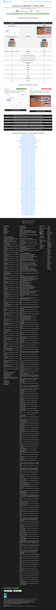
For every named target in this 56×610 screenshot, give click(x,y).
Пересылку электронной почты (17, 13)
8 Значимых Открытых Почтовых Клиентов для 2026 (29, 388)
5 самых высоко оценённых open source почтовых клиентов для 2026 (28, 318)
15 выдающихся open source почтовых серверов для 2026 (29, 325)
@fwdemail (42, 231)
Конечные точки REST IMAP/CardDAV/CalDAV (27, 267)
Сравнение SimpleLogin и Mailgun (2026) (28, 178)
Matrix (42, 232)
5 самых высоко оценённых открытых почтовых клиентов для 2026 (29, 539)
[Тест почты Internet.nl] (12, 43)
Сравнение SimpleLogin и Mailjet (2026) (28, 180)
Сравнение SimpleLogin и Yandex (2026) (28, 210)
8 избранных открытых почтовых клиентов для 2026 (29, 512)
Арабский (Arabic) (48, 228)
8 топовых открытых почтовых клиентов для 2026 (28, 472)
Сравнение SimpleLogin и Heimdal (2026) (28, 165)
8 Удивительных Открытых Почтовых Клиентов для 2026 (28, 392)
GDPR (41, 242)
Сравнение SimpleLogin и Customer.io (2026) (28, 150)
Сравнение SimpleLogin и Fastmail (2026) (28, 156)
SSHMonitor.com (6, 383)
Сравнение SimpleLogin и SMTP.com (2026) (28, 198)
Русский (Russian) (48, 259)
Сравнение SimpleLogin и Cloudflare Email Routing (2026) (28, 148)
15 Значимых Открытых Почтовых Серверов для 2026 (29, 387)
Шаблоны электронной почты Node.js (26, 282)
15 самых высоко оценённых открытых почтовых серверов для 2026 (29, 537)
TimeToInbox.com (6, 381)
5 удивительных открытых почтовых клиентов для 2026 (29, 555)
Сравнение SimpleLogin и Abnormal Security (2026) (28, 137)
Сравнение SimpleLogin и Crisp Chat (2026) (28, 149)
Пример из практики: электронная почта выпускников (28, 264)
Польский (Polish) (48, 255)
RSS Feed (42, 234)
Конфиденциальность (39, 1)
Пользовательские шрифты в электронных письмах (28, 268)
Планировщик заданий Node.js (25, 283)
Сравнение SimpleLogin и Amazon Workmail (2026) (28, 141)
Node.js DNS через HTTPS (24, 281)
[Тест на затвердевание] (12, 41)
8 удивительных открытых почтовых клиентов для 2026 (29, 504)
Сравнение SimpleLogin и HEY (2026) (28, 164)
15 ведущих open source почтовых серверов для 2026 (28, 320)
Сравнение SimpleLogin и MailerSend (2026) (28, 176)
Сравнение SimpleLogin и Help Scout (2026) (28, 166)
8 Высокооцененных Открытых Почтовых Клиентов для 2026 (29, 430)
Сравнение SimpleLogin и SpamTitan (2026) (28, 203)
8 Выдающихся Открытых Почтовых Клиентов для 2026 (28, 382)
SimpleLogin (11, 26)
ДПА (40, 243)
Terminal (6, 233)
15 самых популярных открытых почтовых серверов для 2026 (29, 479)
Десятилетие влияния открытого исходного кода (27, 254)
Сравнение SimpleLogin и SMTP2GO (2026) (28, 199)
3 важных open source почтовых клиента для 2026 (29, 351)
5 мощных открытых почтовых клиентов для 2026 (29, 518)
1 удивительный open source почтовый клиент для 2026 (29, 339)
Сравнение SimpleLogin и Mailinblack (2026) (28, 179)
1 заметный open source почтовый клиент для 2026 (29, 335)
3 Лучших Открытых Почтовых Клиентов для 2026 (29, 413)
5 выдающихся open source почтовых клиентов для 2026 (29, 327)
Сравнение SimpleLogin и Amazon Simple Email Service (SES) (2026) (28, 140)
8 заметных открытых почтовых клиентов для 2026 (29, 499)
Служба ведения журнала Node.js (25, 284)
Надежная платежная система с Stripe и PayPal (27, 291)
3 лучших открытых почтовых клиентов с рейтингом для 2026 (29, 531)
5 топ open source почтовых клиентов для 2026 (29, 363)
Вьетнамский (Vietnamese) (49, 269)
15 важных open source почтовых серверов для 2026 (29, 350)
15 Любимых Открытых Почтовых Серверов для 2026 (29, 399)
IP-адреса (21, 229)
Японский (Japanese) (49, 249)
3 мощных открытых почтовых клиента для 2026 (29, 466)
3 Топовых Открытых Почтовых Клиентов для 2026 (29, 417)
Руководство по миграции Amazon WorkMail (27, 255)
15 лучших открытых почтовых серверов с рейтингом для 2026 (29, 582)
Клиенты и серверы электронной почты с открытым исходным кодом (28, 298)
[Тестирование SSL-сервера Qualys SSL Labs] (11, 45)
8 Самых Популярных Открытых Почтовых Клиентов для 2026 (29, 426)
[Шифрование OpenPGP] (29, 78)
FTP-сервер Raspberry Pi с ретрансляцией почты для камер (10, 244)
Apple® (5, 227)
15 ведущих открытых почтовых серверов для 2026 (28, 487)
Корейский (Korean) (48, 251)
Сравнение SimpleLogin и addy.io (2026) (28, 213)
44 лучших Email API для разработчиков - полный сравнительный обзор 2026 (27, 126)
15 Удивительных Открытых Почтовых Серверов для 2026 (28, 390)
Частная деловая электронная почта (10, 372)
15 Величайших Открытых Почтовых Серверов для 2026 (29, 394)
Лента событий (42, 237)
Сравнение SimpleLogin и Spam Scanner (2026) (28, 202)
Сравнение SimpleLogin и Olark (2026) (28, 190)
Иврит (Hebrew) (49, 242)
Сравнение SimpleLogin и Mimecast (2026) (28, 186)
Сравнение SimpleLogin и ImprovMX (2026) (28, 169)
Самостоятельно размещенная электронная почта (28, 232)
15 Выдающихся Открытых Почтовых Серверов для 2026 (28, 380)
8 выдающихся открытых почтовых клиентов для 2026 (29, 493)
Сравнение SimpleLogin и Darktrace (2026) (28, 151)
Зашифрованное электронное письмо (29, 1)
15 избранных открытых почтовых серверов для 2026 (29, 457)
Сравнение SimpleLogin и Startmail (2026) (28, 204)
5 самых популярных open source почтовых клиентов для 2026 (29, 314)
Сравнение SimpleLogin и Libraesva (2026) (28, 173)
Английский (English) (49, 236)
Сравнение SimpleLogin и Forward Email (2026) (28, 158)
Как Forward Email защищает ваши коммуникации (28, 292)
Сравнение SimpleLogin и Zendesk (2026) (28, 211)
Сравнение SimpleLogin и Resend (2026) (28, 197)
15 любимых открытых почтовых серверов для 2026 (29, 561)
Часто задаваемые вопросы (47, 1)
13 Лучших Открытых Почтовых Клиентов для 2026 (29, 375)
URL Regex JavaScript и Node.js (25, 293)
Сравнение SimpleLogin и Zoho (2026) (28, 212)
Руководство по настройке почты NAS (10, 240)
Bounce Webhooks (23, 233)
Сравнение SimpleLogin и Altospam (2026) (28, 139)
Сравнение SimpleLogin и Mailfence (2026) (28, 177)
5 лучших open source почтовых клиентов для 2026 (29, 343)
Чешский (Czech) (48, 231)
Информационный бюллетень (43, 229)
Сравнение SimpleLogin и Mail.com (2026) (28, 174)
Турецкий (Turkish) (48, 265)
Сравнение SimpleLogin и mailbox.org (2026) (28, 214)
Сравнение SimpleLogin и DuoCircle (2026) (28, 153)
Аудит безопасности (23, 228)
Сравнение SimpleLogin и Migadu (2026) (28, 185)
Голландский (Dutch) (49, 234)
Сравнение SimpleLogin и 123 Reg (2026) (28, 134)
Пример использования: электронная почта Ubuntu (28, 265)
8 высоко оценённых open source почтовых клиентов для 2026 (29, 367)
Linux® (6, 230)
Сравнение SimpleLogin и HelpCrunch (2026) (28, 167)
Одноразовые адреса (7, 375)
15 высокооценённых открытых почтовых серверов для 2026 (29, 475)
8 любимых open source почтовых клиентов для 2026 (29, 348)
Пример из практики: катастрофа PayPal (26, 285)
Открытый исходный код (24, 236)
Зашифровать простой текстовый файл (11, 377)
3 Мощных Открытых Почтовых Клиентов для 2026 (28, 409)
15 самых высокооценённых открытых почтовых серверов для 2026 (29, 483)
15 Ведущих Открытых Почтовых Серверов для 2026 (29, 377)
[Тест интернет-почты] (17, 590)
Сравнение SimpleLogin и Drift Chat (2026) (28, 152)
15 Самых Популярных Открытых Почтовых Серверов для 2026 (29, 424)
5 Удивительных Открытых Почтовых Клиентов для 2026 (28, 451)
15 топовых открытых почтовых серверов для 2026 (29, 470)
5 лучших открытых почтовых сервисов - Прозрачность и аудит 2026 (28, 121)
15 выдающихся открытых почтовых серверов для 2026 (29, 491)
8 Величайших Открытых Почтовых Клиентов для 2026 (29, 396)
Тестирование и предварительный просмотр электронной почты (29, 274)
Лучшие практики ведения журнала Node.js (27, 258)
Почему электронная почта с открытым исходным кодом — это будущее (29, 295)
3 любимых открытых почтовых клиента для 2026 (29, 563)
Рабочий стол (7, 231)
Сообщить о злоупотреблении (42, 246)
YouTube (42, 233)
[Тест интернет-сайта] (8, 590)
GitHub (42, 230)
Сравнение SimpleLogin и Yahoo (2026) (28, 209)
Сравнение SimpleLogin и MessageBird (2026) (28, 183)
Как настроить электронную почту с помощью (11, 247)
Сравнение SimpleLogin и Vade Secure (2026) (28, 208)
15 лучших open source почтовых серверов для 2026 (29, 301)
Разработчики (22, 226)
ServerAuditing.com (7, 382)
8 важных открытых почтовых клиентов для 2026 (29, 462)
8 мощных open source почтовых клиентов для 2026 (28, 355)
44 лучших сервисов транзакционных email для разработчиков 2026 (28, 124)
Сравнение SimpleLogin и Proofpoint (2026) (28, 194)
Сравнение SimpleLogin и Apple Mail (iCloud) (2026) (28, 142)
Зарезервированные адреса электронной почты (10, 379)
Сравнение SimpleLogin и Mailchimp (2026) (28, 175)
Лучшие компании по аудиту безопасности (26, 259)
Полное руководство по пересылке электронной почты (28, 276)
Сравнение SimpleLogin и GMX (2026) (28, 159)
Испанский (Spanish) (48, 260)
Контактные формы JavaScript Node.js (26, 280)
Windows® (5, 228)
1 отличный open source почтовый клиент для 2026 (29, 331)
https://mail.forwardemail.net (45, 13)
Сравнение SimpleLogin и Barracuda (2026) (28, 143)
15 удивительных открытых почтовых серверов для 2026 (29, 502)
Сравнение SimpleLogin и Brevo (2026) (28, 144)
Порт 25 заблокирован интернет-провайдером (11, 368)
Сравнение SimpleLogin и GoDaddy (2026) (28, 163)
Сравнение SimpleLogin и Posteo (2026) (28, 192)
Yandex (44, 25)
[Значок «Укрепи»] (5, 595)
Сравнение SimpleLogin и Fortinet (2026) (28, 157)
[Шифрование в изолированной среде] (34, 57)
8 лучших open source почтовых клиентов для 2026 (29, 303)
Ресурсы (5, 370)
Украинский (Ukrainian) (49, 267)
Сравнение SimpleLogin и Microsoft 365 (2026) (28, 184)
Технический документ (23, 227)
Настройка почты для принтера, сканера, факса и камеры (10, 242)
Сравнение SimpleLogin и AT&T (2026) (28, 136)
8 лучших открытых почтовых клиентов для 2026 (29, 575)
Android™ (6, 229)
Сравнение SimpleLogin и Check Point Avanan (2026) (28, 146)
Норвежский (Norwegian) (49, 253)
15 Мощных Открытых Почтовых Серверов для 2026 (28, 407)
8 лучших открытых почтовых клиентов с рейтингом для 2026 (29, 584)
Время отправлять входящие (8, 374)
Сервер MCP (22, 275)
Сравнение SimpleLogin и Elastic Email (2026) (28, 155)
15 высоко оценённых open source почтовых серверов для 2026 (29, 308)
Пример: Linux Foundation (24, 266)
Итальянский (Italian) (49, 248)
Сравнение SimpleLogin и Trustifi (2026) (28, 206)
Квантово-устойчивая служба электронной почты (28, 286)
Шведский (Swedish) (48, 262)
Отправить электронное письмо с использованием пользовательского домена (11, 238)
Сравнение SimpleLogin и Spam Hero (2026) (28, 201)
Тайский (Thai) (49, 263)
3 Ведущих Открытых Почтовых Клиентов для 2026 (29, 378)
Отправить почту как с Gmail (8, 239)
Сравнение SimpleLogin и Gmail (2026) (28, 162)
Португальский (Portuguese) (49, 257)
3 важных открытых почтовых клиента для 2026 (28, 567)
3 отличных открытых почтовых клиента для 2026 (29, 548)
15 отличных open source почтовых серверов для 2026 (29, 329)
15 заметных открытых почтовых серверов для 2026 (29, 497)
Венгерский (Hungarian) (49, 244)
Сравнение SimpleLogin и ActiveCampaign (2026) (28, 138)
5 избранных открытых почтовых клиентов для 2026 (28, 459)
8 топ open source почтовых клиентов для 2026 (29, 306)
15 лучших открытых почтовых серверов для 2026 (29, 467)
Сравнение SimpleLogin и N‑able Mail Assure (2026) (28, 188)
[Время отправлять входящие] (28, 65)
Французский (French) (49, 239)
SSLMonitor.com (6, 384)
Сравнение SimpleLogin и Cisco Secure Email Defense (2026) (28, 147)
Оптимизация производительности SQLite (26, 288)
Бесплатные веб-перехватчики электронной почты (28, 231)
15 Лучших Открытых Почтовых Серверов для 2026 (29, 411)
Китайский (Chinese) (48, 229)
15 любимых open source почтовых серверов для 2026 (28, 345)
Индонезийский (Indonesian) (49, 246)
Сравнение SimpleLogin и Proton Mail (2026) (28, 195)
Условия (41, 241)
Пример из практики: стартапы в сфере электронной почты (29, 290)
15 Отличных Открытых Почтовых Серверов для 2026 (29, 384)
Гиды (5, 235)
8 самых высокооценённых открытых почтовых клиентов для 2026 (29, 485)
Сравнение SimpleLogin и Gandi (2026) (28, 160)
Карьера (41, 248)
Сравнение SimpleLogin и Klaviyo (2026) (28, 172)
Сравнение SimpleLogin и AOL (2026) (28, 135)
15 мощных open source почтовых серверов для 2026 (29, 353)
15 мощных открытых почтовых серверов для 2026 (29, 464)
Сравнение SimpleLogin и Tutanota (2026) (28, 207)
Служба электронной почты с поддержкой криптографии (29, 278)
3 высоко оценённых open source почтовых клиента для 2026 (29, 310)
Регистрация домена (7, 376)
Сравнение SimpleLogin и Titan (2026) (28, 205)
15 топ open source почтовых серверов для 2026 (29, 305)
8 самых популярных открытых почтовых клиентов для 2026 (28, 481)
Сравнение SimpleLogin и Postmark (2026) (28, 193)
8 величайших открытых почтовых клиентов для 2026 (29, 455)
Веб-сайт (12, 39)
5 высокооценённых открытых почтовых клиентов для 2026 (28, 477)
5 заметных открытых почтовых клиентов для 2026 (29, 551)
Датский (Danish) (49, 232)
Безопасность (42, 239)
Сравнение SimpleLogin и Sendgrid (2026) (28, 200)
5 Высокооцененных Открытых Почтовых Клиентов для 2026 (29, 421)
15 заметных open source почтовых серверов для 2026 (29, 333)
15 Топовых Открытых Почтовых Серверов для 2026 (27, 415)
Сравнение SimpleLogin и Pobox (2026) (28, 191)
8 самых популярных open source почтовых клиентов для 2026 (29, 371)
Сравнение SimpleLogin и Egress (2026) (28, 154)
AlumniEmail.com (6, 380)
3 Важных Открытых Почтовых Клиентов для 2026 (28, 405)
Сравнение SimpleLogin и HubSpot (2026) (28, 168)
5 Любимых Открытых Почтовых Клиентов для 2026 (28, 401)
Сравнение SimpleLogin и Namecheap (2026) (28, 187)
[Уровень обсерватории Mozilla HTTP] (11, 44)
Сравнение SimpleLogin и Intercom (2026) (28, 170)
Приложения (6, 226)
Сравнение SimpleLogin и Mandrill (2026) (28, 182)
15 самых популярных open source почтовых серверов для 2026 (29, 312)
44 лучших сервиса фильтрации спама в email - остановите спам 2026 (27, 129)
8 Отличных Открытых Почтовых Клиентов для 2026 (29, 385)
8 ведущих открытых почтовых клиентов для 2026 (29, 489)
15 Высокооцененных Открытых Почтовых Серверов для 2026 (29, 419)
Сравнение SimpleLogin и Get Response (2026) (28, 161)
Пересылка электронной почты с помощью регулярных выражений (29, 235)
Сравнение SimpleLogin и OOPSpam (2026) (28, 189)
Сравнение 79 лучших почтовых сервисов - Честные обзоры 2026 (27, 115)
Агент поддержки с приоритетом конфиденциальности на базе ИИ (29, 261)
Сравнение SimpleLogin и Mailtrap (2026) (28, 181)
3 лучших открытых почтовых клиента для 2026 (29, 468)
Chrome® (6, 232)
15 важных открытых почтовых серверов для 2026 (28, 461)
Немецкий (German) (48, 241)
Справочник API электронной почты (25, 230)
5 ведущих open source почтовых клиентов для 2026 (28, 323)
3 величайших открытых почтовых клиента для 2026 (29, 559)
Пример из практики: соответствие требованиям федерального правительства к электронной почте (28, 263)
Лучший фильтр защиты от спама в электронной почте (28, 256)
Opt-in (12, 76)
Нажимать (41, 247)
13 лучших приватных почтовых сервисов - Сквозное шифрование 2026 (27, 118)
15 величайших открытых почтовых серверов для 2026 (29, 506)
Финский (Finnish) (48, 238)
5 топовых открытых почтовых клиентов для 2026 (28, 527)
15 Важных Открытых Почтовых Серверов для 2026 (28, 403)
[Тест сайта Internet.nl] (12, 42)
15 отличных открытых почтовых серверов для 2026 (29, 494)
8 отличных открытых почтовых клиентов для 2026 (29, 495)
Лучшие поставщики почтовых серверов (26, 257)
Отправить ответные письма (24, 289)
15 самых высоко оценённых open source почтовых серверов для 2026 (28, 316)
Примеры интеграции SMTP (8, 236)
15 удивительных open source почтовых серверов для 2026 (28, 337)
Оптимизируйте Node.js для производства (26, 277)
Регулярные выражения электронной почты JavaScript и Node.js (29, 272)
